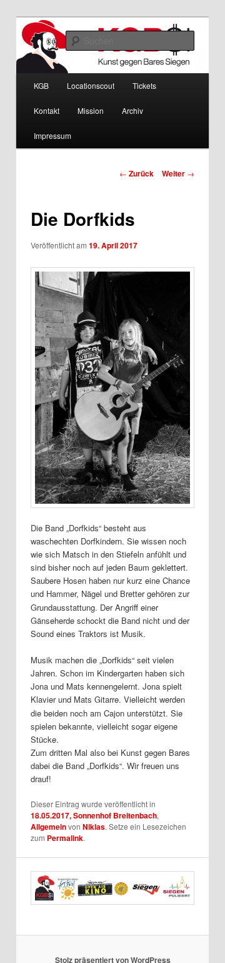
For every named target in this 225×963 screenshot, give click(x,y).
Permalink (65, 837)
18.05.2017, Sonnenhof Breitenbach (94, 815)
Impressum (52, 135)
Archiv (132, 110)
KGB (41, 85)
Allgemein (48, 826)
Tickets (144, 85)
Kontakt (46, 110)
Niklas (93, 826)
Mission (91, 110)
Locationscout (90, 85)
